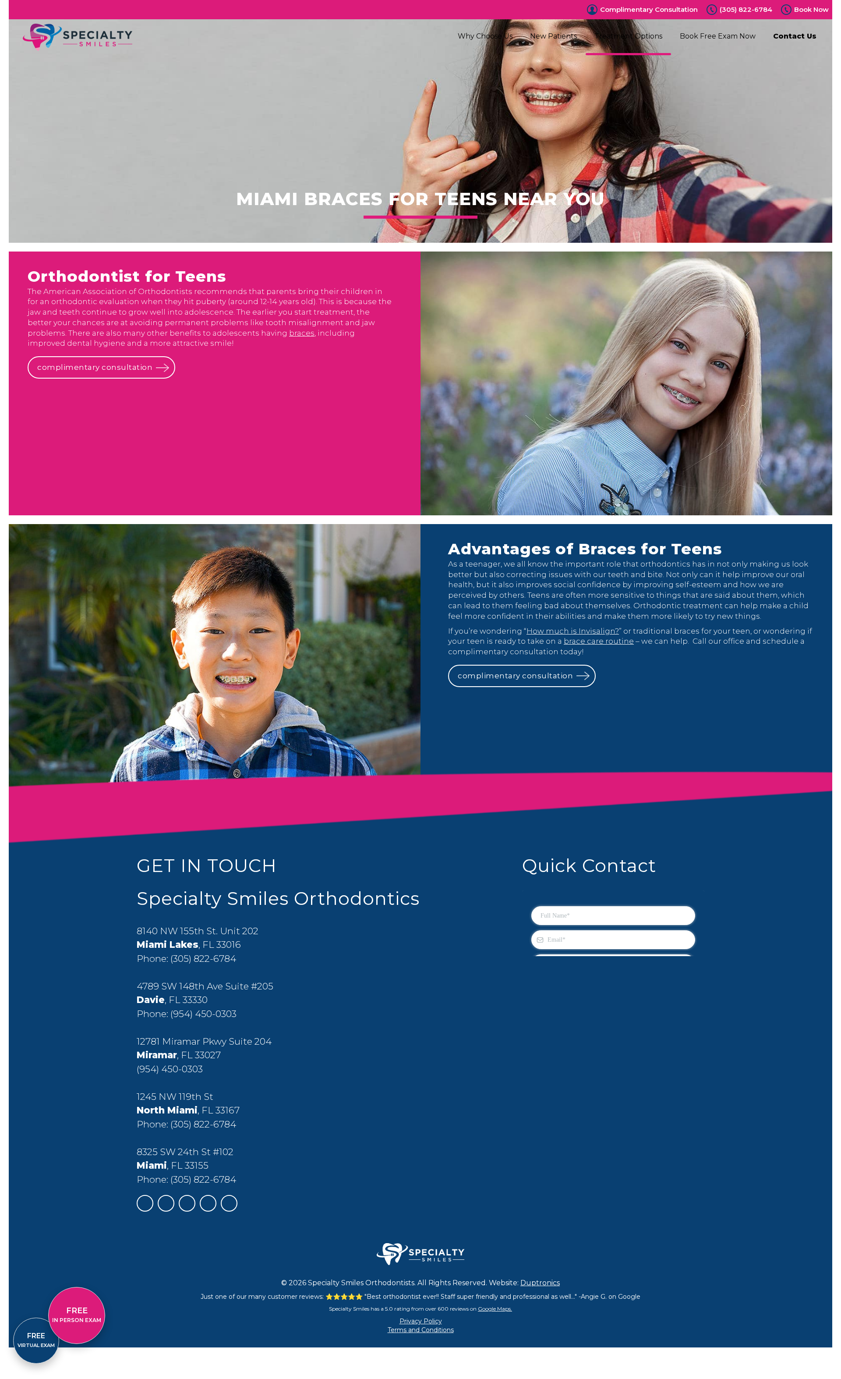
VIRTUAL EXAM (36, 1340)
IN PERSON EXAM (76, 1314)
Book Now (811, 9)
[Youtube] (229, 1203)
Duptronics (540, 1283)
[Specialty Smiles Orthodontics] (77, 37)
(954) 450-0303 (203, 1013)
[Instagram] (208, 1203)
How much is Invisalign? (573, 631)
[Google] (145, 1203)
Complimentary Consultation (649, 9)
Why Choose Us (485, 36)
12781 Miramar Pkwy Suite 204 (204, 1041)
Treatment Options (628, 36)
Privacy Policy (420, 1321)
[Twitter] (187, 1203)
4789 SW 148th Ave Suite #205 (205, 986)
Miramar (157, 1054)
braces (301, 333)
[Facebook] (166, 1203)
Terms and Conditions (421, 1330)
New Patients (553, 36)
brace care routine (599, 641)
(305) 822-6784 (746, 9)
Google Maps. (495, 1308)
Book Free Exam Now (718, 36)
